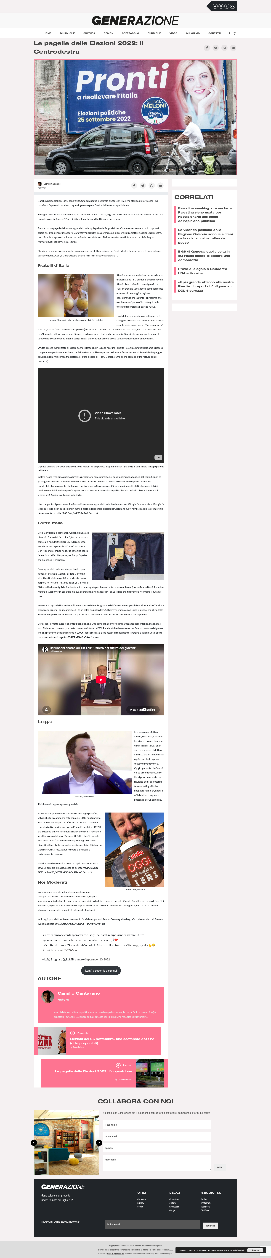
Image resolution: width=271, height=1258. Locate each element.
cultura (172, 1202)
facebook (205, 1206)
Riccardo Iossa (78, 1047)
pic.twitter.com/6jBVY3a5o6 (59, 950)
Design (108, 33)
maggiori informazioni (237, 1250)
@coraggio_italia (138, 945)
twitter (204, 1199)
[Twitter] (215, 6)
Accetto (255, 1250)
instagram (206, 1202)
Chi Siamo (193, 33)
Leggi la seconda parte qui (101, 970)
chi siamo (141, 1199)
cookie (140, 1206)
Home (47, 33)
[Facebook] (226, 6)
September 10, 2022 (97, 959)
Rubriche (154, 33)
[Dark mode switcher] (234, 33)
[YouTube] (232, 6)
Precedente (82, 1032)
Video (173, 33)
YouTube (205, 1210)
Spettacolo (130, 33)
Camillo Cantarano (125, 1079)
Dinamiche (67, 33)
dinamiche (174, 1199)
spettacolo (174, 1206)
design (172, 1210)
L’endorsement (45, 490)
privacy (140, 1202)
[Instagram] (220, 6)
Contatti (214, 33)
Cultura (89, 33)
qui (92, 228)
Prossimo (127, 1065)
